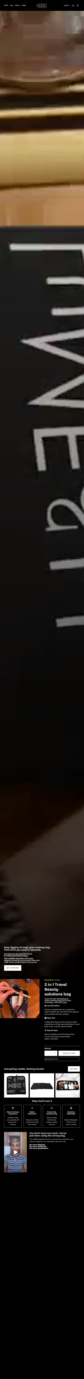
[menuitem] (24, 5)
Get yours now (13, 968)
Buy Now (73, 1069)
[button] (49, 980)
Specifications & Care (51, 1059)
